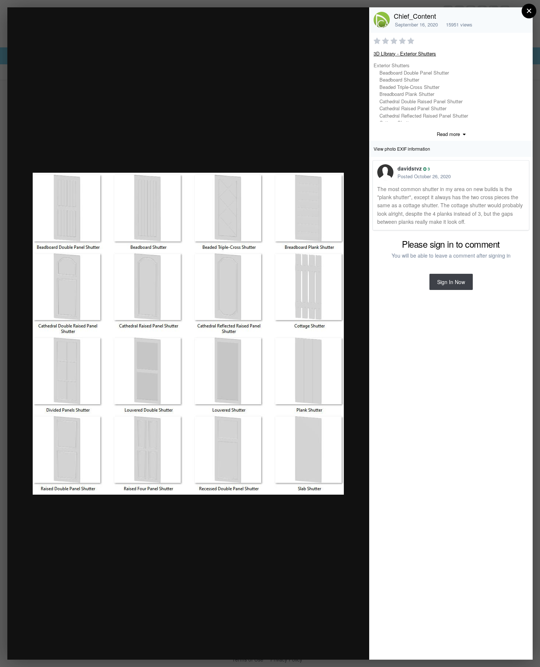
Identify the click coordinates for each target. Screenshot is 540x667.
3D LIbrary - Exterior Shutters (405, 53)
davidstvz (409, 168)
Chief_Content (415, 16)
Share (344, 646)
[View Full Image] (356, 21)
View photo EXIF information (402, 149)
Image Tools (295, 646)
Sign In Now (451, 282)
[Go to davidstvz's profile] (385, 172)
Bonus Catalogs (73, 27)
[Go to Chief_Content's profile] (382, 20)
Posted (424, 176)
